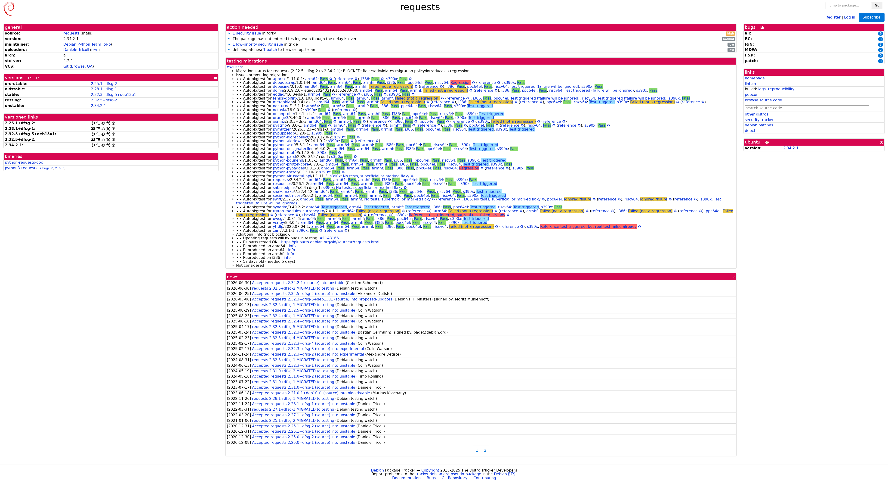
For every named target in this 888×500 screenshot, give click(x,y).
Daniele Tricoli (76, 49)
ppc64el (415, 82)
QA (89, 66)
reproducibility (781, 89)
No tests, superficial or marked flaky (376, 176)
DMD (107, 44)
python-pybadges (289, 168)
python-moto (285, 152)
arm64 (311, 79)
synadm (280, 207)
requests (71, 33)
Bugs (431, 478)
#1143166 (329, 238)
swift (277, 199)
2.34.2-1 (98, 105)
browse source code (763, 100)
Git (65, 66)
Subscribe (872, 17)
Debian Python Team (82, 44)
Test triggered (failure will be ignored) (544, 86)
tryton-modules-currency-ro (298, 211)
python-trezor (285, 172)
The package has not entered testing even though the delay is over (482, 39)
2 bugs (44, 168)
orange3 (280, 118)
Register (833, 17)
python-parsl (284, 156)
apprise (280, 79)
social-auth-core (288, 195)
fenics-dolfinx (285, 98)
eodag (278, 94)
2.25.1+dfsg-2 (104, 83)
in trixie (483, 45)
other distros (756, 114)
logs (762, 89)
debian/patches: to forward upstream (482, 50)
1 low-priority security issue (258, 44)
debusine (281, 86)
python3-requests (21, 168)
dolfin (278, 90)
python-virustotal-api (292, 176)
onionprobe (283, 114)
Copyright (430, 470)
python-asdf (284, 145)
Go (877, 5)
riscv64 (441, 82)
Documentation (406, 478)
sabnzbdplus (284, 187)
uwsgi (278, 218)
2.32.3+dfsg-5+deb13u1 (113, 94)
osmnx (279, 121)
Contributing (484, 478)
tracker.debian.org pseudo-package (448, 474)
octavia (279, 110)
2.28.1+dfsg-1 (104, 89)
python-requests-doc (24, 162)
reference (344, 79)
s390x (391, 79)
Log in (849, 17)
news (232, 276)
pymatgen (282, 129)
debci (750, 130)
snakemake (283, 191)
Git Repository (454, 478)
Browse (78, 66)
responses (282, 183)
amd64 (319, 82)
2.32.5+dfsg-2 (104, 100)
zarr (276, 230)
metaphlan (283, 102)
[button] (229, 33)
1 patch (270, 49)
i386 (365, 79)
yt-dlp (278, 226)
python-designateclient (294, 149)
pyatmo (280, 125)
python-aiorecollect (290, 137)
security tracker (759, 120)
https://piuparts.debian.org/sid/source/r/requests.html (330, 242)
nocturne (281, 106)
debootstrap (284, 82)
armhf (368, 82)
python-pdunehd (288, 160)
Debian (377, 470)
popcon (751, 94)
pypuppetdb (284, 133)
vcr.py (278, 222)
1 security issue (247, 33)
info (292, 246)
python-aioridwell (289, 141)
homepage (755, 78)
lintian (750, 83)
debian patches (759, 125)
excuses (234, 67)
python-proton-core (291, 164)
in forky (483, 33)
